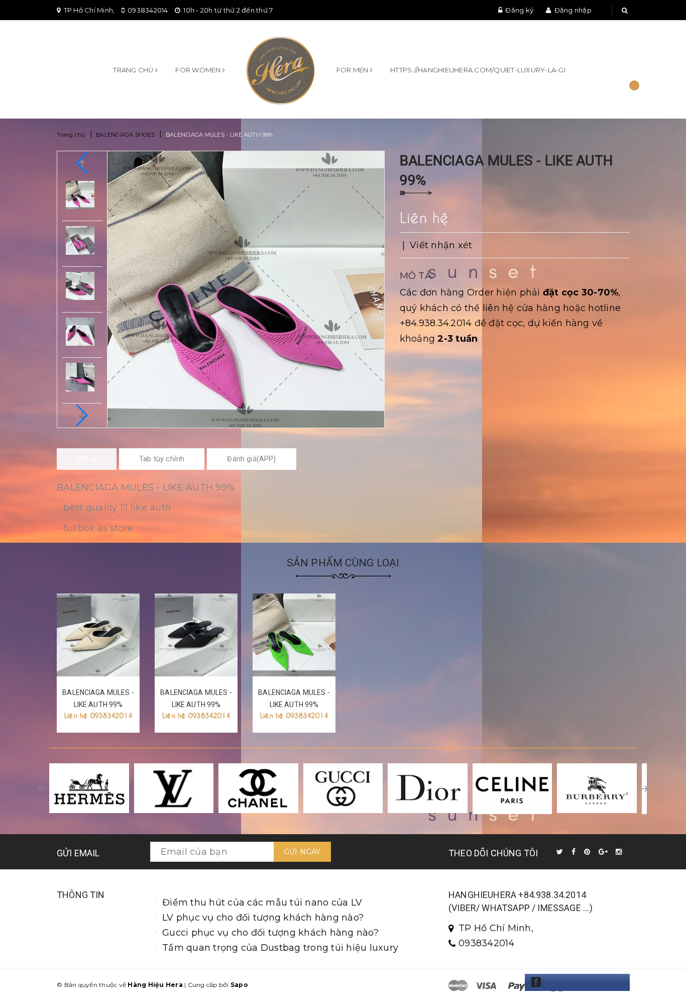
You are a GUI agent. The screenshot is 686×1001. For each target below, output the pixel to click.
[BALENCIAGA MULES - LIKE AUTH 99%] (98, 634)
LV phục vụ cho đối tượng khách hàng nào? (263, 917)
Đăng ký (519, 10)
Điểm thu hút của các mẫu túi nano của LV (262, 902)
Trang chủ (134, 70)
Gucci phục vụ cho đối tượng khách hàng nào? (270, 932)
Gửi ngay (302, 851)
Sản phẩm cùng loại (343, 563)
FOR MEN (353, 70)
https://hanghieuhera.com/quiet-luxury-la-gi (477, 70)
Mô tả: (416, 275)
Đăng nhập (573, 10)
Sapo (239, 984)
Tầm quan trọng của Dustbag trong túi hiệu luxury (280, 947)
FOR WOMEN (198, 70)
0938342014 (148, 10)
